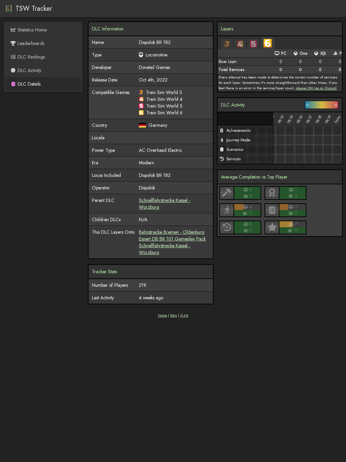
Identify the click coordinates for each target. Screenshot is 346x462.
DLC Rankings (31, 56)
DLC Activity (29, 70)
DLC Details (29, 83)
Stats (173, 315)
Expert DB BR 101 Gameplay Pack (172, 238)
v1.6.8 (184, 315)
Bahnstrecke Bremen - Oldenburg (171, 232)
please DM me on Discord (316, 88)
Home (162, 315)
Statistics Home (32, 29)
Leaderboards (31, 43)
